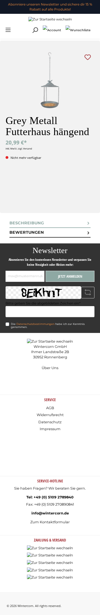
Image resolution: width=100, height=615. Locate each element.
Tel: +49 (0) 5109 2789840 (50, 497)
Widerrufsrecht (50, 415)
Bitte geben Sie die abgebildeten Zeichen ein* (43, 303)
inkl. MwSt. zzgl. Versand (19, 148)
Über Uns (50, 368)
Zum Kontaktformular (50, 522)
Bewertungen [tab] (26, 232)
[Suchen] (35, 30)
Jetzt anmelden (70, 276)
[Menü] (8, 30)
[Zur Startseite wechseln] (50, 19)
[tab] (49, 223)
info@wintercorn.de (50, 513)
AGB (50, 408)
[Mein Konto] (52, 30)
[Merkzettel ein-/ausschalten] (87, 57)
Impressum (50, 429)
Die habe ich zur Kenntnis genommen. (48, 325)
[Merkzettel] (78, 30)
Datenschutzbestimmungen (35, 323)
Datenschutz (50, 422)
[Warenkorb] (95, 27)
